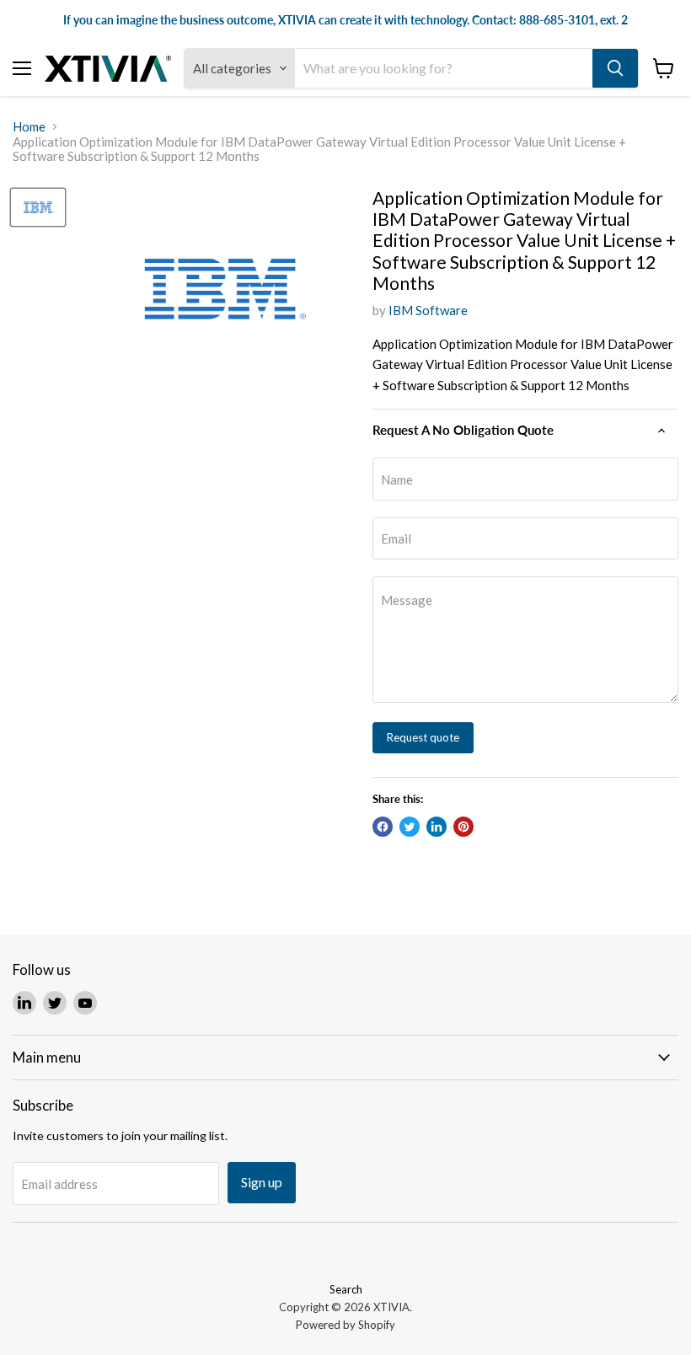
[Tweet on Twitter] (409, 827)
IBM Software (428, 310)
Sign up (261, 1182)
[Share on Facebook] (382, 827)
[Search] (615, 68)
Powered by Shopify (345, 1324)
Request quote (423, 737)
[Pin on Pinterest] (463, 827)
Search (345, 1289)
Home (29, 127)
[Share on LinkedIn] (436, 827)
